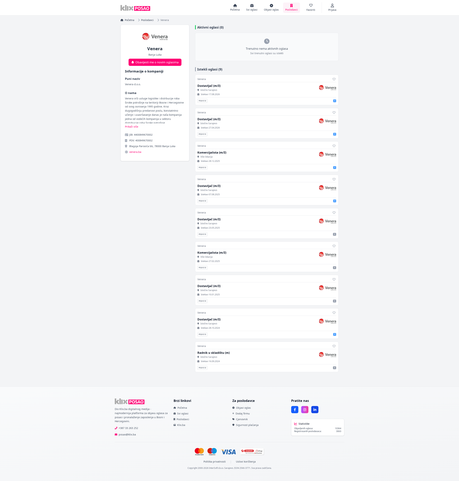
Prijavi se (202, 101)
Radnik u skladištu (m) (213, 353)
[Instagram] (304, 409)
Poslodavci (147, 20)
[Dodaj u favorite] (334, 79)
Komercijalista (211, 152)
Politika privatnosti (215, 461)
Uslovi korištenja (246, 461)
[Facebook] (294, 409)
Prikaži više (131, 126)
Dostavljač (209, 86)
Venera (201, 79)
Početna (129, 20)
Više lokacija (206, 156)
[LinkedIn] (314, 409)
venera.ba (135, 152)
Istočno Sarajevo (208, 90)
